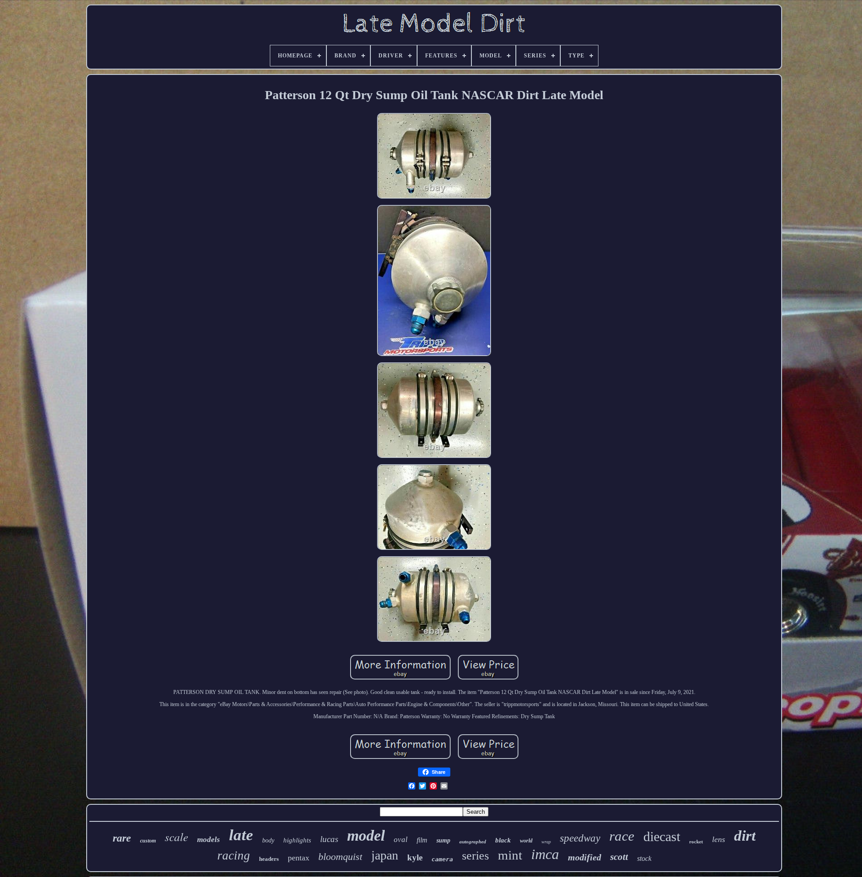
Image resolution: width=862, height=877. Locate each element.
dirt (745, 836)
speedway (580, 838)
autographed (472, 841)
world (526, 841)
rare (122, 838)
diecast (661, 836)
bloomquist (340, 856)
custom (148, 841)
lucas (329, 839)
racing (233, 855)
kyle (414, 857)
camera (442, 859)
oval (401, 839)
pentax (298, 857)
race (621, 836)
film (422, 840)
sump (443, 840)
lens (718, 839)
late (241, 835)
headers (269, 858)
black (503, 840)
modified (584, 857)
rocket (696, 841)
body (268, 840)
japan (384, 855)
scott (619, 856)
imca (545, 854)
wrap (546, 841)
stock (644, 858)
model (366, 835)
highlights (297, 840)
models (208, 839)
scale (176, 836)
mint (510, 855)
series (475, 855)
